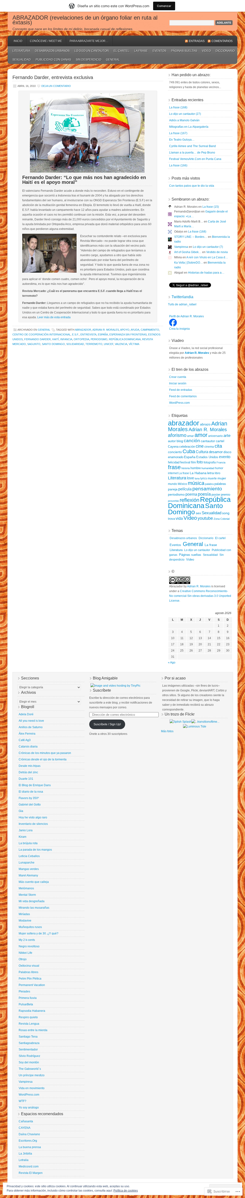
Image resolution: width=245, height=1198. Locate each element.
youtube (205, 518)
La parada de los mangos (35, 849)
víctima (134, 344)
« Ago (171, 662)
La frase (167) (178, 133)
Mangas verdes (29, 869)
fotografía (210, 462)
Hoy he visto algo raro (33, 817)
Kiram (22, 836)
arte (226, 435)
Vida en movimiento (32, 1088)
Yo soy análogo (29, 1107)
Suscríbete (102, 690)
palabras (220, 484)
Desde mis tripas (29, 766)
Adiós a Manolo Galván (184, 120)
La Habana (198, 473)
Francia (221, 462)
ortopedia (81, 339)
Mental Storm (27, 894)
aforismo (177, 435)
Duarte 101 (26, 778)
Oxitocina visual (29, 965)
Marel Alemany (28, 875)
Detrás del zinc (28, 772)
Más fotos (167, 731)
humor (219, 468)
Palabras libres (28, 972)
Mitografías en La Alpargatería (188, 126)
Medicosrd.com (29, 1166)
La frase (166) (178, 165)
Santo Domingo (53, 344)
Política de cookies (125, 1190)
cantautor (208, 441)
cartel (220, 441)
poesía (204, 494)
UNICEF (108, 344)
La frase (141, 51)
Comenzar (164, 6)
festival (185, 462)
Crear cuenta (177, 377)
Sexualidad (21, 59)
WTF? (22, 1101)
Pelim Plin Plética (30, 978)
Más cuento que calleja (34, 882)
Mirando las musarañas (34, 907)
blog (180, 441)
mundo (172, 484)
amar (190, 436)
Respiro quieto (28, 1017)
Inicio (18, 41)
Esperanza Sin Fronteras (128, 334)
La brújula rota (28, 843)
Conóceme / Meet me (46, 41)
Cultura (202, 452)
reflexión (189, 500)
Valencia (121, 344)
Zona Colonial (221, 518)
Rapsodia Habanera (32, 1010)
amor (201, 435)
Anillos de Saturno (31, 727)
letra (210, 473)
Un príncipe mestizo (32, 1075)
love (190, 478)
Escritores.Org (28, 1140)
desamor (216, 452)
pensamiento (207, 489)
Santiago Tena (28, 1036)
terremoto (93, 344)
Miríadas (24, 914)
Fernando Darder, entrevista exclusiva (52, 77)
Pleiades (24, 991)
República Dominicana (125, 339)
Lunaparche (26, 862)
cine (200, 446)
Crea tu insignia (179, 328)
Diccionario (225, 51)
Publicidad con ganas (53, 59)
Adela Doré (26, 714)
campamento (150, 329)
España (103, 334)
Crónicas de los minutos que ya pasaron (45, 753)
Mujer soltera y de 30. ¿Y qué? (38, 933)
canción (192, 440)
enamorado (175, 457)
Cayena (173, 446)
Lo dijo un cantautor (91, 51)
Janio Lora (26, 830)
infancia (66, 339)
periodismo (99, 339)
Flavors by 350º (29, 798)
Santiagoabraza (29, 1043)
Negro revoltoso (29, 946)
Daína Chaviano (29, 1134)
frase (174, 467)
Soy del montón (29, 1062)
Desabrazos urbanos (52, 51)
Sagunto (33, 344)
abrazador (83, 329)
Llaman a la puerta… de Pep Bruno (192, 152)
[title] (173, 325)
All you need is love (31, 720)
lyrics (203, 478)
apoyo (124, 329)
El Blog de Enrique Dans (35, 785)
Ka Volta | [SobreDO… (188, 262)
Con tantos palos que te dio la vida (191, 185)
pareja (173, 489)
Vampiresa (181, 247)
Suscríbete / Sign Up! (107, 724)
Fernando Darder (37, 339)
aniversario (215, 436)
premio (225, 494)
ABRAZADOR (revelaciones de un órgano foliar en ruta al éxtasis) (84, 20)
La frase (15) (210, 206)
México (182, 484)
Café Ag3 (25, 740)
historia (185, 468)
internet (173, 473)
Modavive (25, 920)
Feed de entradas (180, 390)
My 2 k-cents (27, 940)
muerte (212, 478)
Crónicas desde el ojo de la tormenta (43, 759)
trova (171, 518)
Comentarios (222, 41)
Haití (55, 339)
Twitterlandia (182, 297)
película (185, 489)
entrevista (88, 334)
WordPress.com (179, 402)
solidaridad (75, 344)
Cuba (189, 451)
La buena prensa (30, 1147)
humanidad (207, 468)
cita (218, 446)
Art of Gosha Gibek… (187, 252)
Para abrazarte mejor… (89, 41)
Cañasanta (26, 1121)
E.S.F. (75, 334)
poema (191, 494)
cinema (209, 446)
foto (200, 462)
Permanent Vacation (32, 985)
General (113, 59)
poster (216, 494)
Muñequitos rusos (30, 927)
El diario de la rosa (31, 791)
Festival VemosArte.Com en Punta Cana (195, 159)
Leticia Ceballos (29, 856)
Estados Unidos (207, 457)
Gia (21, 811)
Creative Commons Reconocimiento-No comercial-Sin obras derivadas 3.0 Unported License (200, 595)
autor (172, 441)
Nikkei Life (25, 952)
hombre (195, 468)
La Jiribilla (25, 1153)
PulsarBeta (26, 1004)
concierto (175, 452)
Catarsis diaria (28, 746)
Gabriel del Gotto (30, 804)
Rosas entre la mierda (33, 1030)
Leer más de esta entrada (54, 317)
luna (197, 478)
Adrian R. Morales (105, 329)
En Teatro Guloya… (182, 139)
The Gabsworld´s (30, 1069)
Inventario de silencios (33, 824)
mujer (221, 478)
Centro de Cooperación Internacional (41, 334)
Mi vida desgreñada (32, 901)
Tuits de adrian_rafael (182, 304)
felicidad (173, 462)
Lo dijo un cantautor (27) (185, 114)
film (193, 462)
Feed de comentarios (183, 396)
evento (224, 457)
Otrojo (23, 959)
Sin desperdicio (88, 59)
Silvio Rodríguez (29, 1056)
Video (206, 51)
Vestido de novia (217, 252)
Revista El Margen (31, 1173)
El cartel (121, 51)
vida (179, 518)
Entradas (197, 41)
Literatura (21, 51)
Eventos (159, 51)
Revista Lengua (29, 1023)
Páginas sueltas (184, 51)
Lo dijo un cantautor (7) (208, 247)
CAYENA (24, 1127)
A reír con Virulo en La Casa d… (207, 257)
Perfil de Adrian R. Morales (186, 316)
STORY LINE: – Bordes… (190, 237)
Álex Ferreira (27, 733)
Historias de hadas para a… (206, 272)
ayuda (135, 329)
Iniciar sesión (177, 383)
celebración (187, 446)
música (196, 483)
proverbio (173, 500)
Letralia (23, 1160)
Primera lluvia (28, 998)
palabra (209, 483)
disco (227, 452)
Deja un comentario (56, 86)
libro (217, 473)
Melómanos (26, 888)
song (225, 513)
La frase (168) (178, 107)
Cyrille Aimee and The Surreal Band (192, 146)
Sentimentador (28, 1049)
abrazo (205, 424)
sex (198, 513)
